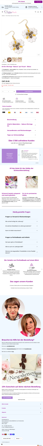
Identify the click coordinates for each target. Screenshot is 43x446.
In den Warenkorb (29, 91)
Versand (7, 83)
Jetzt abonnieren (7, 397)
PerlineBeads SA (6, 442)
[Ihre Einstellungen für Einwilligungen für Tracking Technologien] (2, 444)
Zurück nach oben (21, 399)
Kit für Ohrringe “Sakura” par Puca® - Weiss (12, 15)
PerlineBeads (4, 64)
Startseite (3, 15)
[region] (29, 155)
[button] (40, 12)
